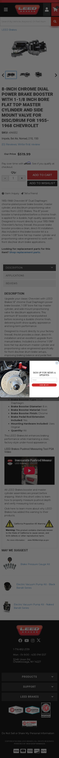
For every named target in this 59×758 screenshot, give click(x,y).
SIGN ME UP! (44, 385)
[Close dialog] (57, 362)
